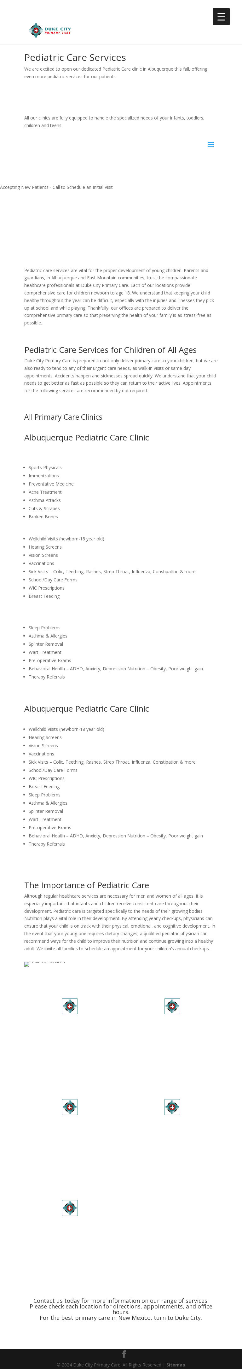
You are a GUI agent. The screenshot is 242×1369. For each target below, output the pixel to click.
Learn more (69, 1056)
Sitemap (175, 1365)
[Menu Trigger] (221, 16)
